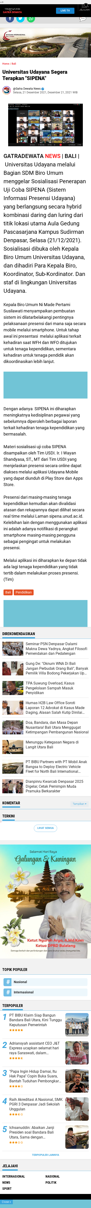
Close (6, 1202)
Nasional (20, 982)
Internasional (24, 992)
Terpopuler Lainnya (45, 1155)
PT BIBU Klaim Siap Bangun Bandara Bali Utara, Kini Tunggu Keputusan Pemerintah (35, 1020)
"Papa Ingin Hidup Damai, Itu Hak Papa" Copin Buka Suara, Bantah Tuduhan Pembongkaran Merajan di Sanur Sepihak (36, 1076)
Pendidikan (24, 592)
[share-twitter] (20, 18)
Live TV (65, 10)
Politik (51, 1182)
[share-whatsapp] (31, 18)
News (6, 1182)
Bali (14, 63)
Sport (7, 1188)
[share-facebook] (10, 18)
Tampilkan (79, 803)
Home (5, 63)
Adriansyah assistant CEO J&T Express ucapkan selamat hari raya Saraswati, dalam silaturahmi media (34, 1048)
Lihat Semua (45, 828)
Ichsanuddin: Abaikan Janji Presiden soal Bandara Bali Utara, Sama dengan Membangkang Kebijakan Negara (31, 1132)
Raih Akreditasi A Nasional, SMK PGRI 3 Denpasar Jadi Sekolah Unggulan (36, 1104)
